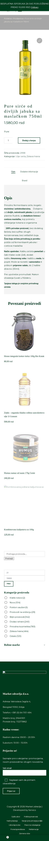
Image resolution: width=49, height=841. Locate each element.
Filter (9, 584)
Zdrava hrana (33, 156)
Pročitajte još (24, 408)
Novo (15, 602)
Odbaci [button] (34, 7)
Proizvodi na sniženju (22, 612)
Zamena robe (24, 833)
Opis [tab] (13, 171)
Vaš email (7, 768)
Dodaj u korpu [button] (24, 352)
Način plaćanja (12, 821)
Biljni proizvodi (20, 617)
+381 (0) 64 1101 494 (21, 712)
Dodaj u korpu (29, 140)
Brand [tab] (24, 180)
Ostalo (15, 636)
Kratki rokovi (17, 597)
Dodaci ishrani (20, 621)
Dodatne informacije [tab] (29, 171)
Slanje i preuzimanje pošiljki (32, 821)
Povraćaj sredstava (17, 829)
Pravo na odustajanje (32, 825)
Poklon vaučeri (19, 607)
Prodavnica (18, 18)
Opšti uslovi (15, 817)
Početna (8, 18)
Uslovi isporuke (14, 825)
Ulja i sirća (21, 156)
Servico (32, 810)
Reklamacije (34, 829)
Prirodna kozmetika (22, 626)
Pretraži (9, 558)
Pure (6, 131)
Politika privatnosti (31, 817)
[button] (39, 40)
